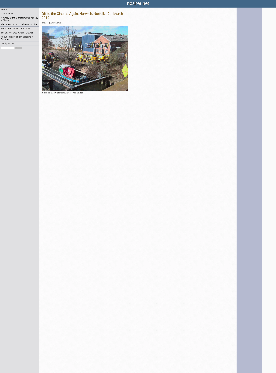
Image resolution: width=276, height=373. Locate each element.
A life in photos (8, 13)
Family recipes (7, 43)
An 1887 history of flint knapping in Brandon (17, 38)
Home (4, 9)
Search (18, 48)
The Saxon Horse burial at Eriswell (17, 33)
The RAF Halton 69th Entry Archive (17, 28)
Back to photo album (51, 22)
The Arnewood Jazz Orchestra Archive (19, 24)
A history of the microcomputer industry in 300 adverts (19, 19)
